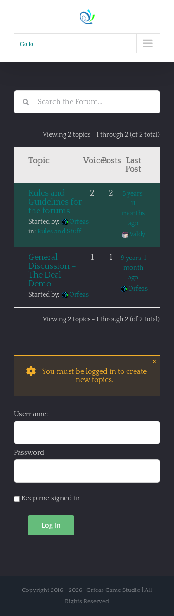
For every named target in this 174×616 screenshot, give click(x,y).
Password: (29, 453)
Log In (51, 525)
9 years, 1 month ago (133, 267)
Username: (31, 414)
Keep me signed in (50, 498)
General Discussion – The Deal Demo (52, 271)
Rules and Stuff (59, 231)
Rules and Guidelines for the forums (55, 202)
